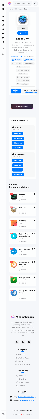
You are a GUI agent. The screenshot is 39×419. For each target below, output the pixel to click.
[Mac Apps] (3, 16)
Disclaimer (22, 379)
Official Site (15, 91)
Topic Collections (24, 364)
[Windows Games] (3, 38)
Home (11, 9)
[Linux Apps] (3, 25)
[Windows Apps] (3, 21)
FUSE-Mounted (24, 80)
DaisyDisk (18, 63)
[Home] (3, 5)
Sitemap (22, 386)
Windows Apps (23, 358)
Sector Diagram (24, 67)
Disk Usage (29, 63)
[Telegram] (17, 342)
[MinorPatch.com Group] (23, 342)
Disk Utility (29, 60)
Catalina (23, 74)
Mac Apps (21, 355)
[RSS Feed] (29, 342)
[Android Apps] (3, 29)
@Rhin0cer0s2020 (27, 400)
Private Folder (24, 84)
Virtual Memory (23, 77)
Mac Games (22, 361)
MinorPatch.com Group (27, 397)
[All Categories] (3, 54)
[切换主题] (35, 3)
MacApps (18, 9)
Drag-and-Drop (24, 70)
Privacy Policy (24, 382)
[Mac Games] (3, 33)
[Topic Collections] (3, 9)
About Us (22, 376)
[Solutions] (3, 49)
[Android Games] (3, 42)
